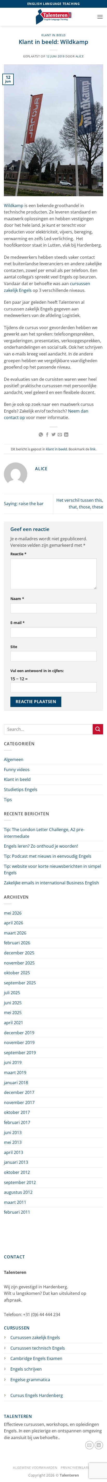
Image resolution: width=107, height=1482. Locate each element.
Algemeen (13, 759)
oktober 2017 (17, 1112)
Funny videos (17, 769)
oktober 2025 (17, 973)
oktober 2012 (17, 1172)
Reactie (18, 553)
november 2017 (19, 1102)
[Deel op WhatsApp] (41, 434)
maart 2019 (15, 1072)
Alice (80, 56)
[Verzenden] (98, 729)
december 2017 (19, 1092)
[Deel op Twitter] (53, 434)
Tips (8, 799)
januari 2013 (16, 1162)
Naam (17, 598)
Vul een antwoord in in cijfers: (37, 670)
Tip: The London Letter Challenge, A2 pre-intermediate (44, 833)
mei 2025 (13, 1012)
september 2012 (20, 1182)
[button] (100, 16)
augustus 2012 (18, 1192)
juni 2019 (13, 1062)
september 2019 (20, 1052)
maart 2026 (15, 933)
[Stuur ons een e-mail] (89, 1445)
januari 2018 (16, 1082)
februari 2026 (17, 943)
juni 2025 (13, 1003)
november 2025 (19, 963)
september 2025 (20, 983)
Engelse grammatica (30, 1379)
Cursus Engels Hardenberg (36, 1395)
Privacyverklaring (77, 1467)
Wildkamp (13, 205)
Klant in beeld (53, 35)
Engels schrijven (26, 1369)
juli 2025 (12, 992)
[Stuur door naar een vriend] (60, 434)
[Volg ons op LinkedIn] (99, 1445)
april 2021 (13, 1022)
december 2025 (19, 953)
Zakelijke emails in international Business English (51, 883)
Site (13, 646)
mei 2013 (13, 1142)
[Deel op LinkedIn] (66, 434)
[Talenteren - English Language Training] (53, 17)
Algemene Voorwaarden (35, 1467)
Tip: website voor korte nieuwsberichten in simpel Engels (52, 869)
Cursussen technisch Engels (37, 1348)
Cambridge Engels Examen (36, 1358)
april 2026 (13, 923)
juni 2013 (13, 1132)
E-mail (17, 622)
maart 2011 (15, 1202)
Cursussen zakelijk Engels (35, 1337)
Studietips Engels (20, 789)
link (93, 449)
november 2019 (19, 1042)
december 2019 (19, 1033)
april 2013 (13, 1152)
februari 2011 (17, 1212)
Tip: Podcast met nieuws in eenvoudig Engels (47, 856)
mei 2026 (13, 913)
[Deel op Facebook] (47, 434)
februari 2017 (17, 1122)
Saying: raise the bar (24, 503)
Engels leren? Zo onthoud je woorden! (41, 846)
